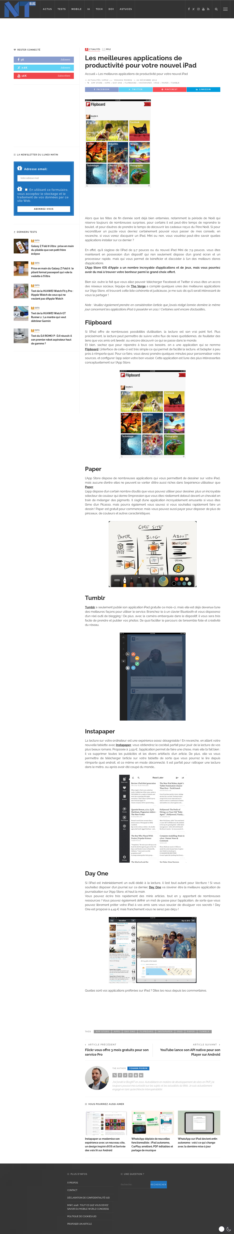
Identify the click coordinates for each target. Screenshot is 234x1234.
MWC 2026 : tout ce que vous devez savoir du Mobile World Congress (88, 1207)
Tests (35, 241)
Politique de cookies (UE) (81, 1216)
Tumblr (90, 607)
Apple (107, 49)
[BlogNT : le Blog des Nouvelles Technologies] (20, 9)
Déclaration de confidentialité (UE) (88, 1197)
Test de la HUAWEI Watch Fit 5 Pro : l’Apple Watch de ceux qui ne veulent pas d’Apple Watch (52, 295)
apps (107, 83)
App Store (97, 83)
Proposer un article (79, 1224)
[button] (225, 1229)
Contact (72, 1190)
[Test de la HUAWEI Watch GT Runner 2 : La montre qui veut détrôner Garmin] (21, 313)
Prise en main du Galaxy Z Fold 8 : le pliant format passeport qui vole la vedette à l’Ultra (52, 272)
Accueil (90, 74)
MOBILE (76, 9)
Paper (165, 83)
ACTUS (47, 9)
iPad (156, 83)
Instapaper (145, 83)
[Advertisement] (70, 30)
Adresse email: (36, 169)
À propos (72, 1182)
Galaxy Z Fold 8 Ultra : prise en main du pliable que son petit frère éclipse (52, 250)
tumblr (175, 83)
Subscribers (64, 75)
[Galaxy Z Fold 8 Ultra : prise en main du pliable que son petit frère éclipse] (21, 246)
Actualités (93, 49)
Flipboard (131, 83)
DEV (111, 9)
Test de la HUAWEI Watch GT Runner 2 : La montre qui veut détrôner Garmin (48, 317)
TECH (99, 9)
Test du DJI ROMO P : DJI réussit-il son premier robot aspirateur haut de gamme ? (51, 339)
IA (88, 9)
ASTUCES (126, 9)
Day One (117, 83)
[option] (106, 1131)
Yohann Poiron (123, 80)
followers (65, 59)
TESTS (62, 9)
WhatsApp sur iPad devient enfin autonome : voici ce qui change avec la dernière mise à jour (197, 1142)
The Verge (138, 286)
